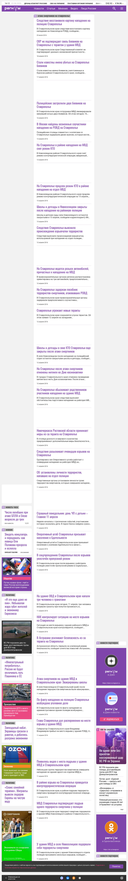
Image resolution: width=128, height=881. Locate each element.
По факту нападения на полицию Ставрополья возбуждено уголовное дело (63, 701)
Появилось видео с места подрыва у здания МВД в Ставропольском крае (61, 763)
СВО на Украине (57, 4)
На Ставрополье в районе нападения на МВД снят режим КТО (62, 147)
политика (10, 595)
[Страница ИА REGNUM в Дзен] (79, 877)
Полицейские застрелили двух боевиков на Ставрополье (61, 105)
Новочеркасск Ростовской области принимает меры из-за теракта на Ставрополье (62, 432)
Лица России (88, 8)
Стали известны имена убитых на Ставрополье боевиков (63, 64)
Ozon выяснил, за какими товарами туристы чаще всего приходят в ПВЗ (16, 772)
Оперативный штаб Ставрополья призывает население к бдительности (61, 536)
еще (121, 809)
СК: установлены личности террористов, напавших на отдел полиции (59, 474)
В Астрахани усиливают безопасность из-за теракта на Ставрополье (61, 639)
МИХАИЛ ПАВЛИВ (11, 552)
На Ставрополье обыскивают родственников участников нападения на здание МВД (61, 391)
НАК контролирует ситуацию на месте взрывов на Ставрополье (63, 618)
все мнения (25, 552)
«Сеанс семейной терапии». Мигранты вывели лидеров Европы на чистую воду (16, 794)
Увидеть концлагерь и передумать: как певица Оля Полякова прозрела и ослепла (16, 541)
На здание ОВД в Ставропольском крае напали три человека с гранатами (63, 598)
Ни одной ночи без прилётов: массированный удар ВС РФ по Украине (111, 756)
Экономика (8, 766)
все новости (9, 523)
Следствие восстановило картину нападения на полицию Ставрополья (63, 22)
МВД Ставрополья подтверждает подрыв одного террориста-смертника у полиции (60, 805)
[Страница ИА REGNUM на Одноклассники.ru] (73, 877)
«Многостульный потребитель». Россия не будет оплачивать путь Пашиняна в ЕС (14, 669)
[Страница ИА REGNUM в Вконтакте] (67, 877)
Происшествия (10, 704)
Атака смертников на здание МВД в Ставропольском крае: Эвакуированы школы (62, 680)
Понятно (116, 866)
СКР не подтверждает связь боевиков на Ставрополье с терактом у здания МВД (59, 43)
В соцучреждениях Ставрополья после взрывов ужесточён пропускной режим (63, 557)
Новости (39, 8)
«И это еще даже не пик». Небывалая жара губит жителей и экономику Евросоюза (16, 606)
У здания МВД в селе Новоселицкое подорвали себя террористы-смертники (64, 846)
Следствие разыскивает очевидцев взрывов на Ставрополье (63, 453)
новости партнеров (109, 642)
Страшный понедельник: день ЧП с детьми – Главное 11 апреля (62, 515)
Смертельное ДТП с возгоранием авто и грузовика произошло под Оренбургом (16, 712)
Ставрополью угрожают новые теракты (58, 310)
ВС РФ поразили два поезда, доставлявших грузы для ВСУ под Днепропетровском (16, 646)
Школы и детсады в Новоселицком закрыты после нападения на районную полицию (62, 208)
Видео (74, 8)
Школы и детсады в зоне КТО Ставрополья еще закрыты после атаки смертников (63, 349)
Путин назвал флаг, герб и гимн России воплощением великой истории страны (16, 585)
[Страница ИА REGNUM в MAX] (61, 877)
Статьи (51, 8)
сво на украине (107, 729)
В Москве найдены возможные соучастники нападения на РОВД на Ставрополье (61, 126)
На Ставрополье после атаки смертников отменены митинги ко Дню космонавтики (60, 370)
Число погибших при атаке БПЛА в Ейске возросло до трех (16, 515)
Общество (8, 578)
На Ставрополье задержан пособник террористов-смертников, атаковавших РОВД (62, 291)
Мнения (63, 8)
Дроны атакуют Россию (35, 4)
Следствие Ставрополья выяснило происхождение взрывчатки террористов (59, 229)
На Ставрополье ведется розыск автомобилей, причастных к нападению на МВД (63, 270)
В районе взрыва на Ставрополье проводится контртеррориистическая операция (62, 784)
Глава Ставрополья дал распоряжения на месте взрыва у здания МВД (63, 722)
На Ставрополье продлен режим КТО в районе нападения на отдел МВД (63, 187)
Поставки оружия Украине (80, 4)
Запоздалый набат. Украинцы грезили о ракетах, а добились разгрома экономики (16, 733)
